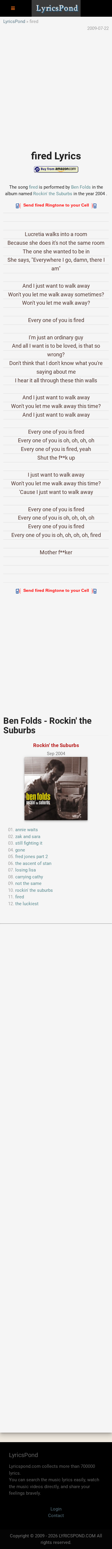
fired (33, 187)
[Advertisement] (56, 88)
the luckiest (27, 903)
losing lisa (25, 870)
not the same (28, 883)
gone (20, 850)
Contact (56, 1515)
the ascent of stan (33, 863)
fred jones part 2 (31, 856)
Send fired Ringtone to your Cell (56, 205)
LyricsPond (14, 21)
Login (56, 1509)
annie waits (26, 829)
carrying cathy (29, 877)
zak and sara (27, 836)
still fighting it (28, 843)
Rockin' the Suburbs (52, 193)
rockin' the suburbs (34, 890)
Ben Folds (81, 187)
